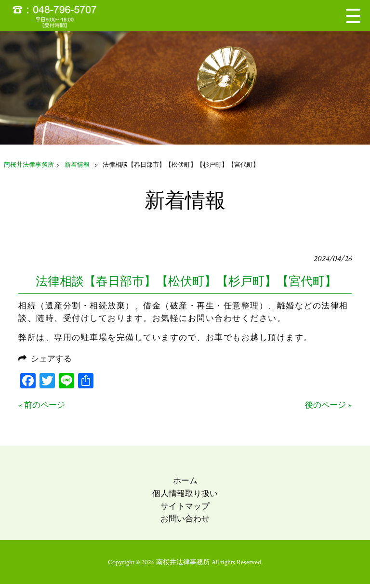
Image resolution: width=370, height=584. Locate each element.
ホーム (185, 481)
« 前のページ (41, 405)
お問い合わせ (185, 519)
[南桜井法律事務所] (60, 15)
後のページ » (328, 405)
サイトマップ (185, 506)
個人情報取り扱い (185, 494)
